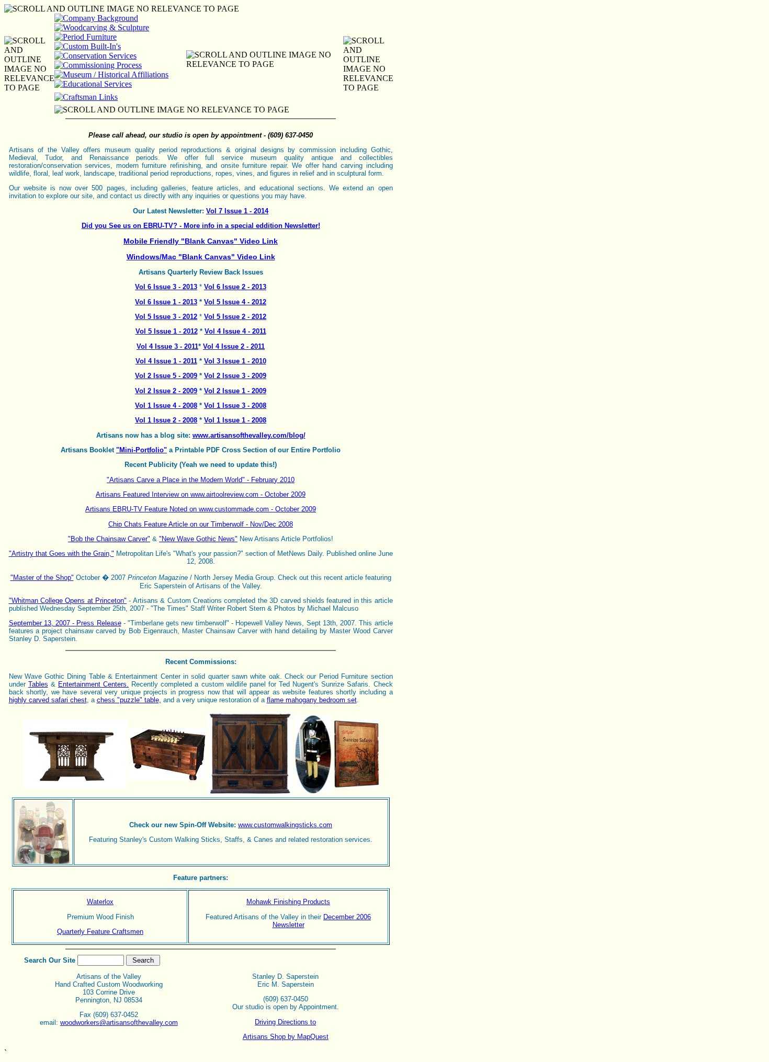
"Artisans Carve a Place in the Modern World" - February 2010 (201, 480)
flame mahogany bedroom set (312, 700)
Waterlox (100, 902)
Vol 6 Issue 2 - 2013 (235, 287)
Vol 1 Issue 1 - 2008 (235, 420)
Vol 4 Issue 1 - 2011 (166, 361)
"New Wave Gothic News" (198, 539)
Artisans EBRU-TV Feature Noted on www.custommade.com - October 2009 (200, 509)
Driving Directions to (285, 1022)
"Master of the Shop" (42, 577)
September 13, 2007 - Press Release (65, 623)
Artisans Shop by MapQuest (286, 1037)
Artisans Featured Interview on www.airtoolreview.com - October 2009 (201, 494)
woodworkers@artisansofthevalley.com (119, 1022)
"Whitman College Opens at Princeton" (68, 600)
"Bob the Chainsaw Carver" (109, 539)
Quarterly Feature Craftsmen (100, 931)
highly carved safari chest (48, 700)
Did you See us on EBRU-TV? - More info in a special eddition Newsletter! (201, 226)
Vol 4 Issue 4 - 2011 (235, 331)
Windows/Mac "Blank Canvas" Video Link (201, 257)
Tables (38, 684)
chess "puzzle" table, (129, 700)
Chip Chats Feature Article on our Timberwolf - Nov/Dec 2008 (200, 524)
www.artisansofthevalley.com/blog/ (249, 435)
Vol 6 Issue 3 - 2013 (166, 287)
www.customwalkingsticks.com (285, 825)
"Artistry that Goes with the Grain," (61, 553)
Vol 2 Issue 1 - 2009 (235, 391)
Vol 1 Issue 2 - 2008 (166, 420)
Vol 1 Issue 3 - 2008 (235, 405)
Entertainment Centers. (93, 684)
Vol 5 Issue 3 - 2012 (166, 317)
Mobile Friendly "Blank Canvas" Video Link (200, 241)
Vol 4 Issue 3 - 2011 (167, 346)
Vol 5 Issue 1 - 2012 (166, 331)
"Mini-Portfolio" (141, 450)
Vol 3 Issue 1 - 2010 (235, 361)
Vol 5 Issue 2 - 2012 (235, 317)
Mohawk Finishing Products (288, 902)
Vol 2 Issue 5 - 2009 (166, 376)
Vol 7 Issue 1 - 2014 (237, 211)
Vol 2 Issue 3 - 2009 (235, 376)
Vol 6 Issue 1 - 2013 (166, 302)
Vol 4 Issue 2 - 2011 (234, 346)
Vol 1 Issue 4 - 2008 (166, 405)
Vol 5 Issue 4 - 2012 (235, 302)
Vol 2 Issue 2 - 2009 (166, 391)
